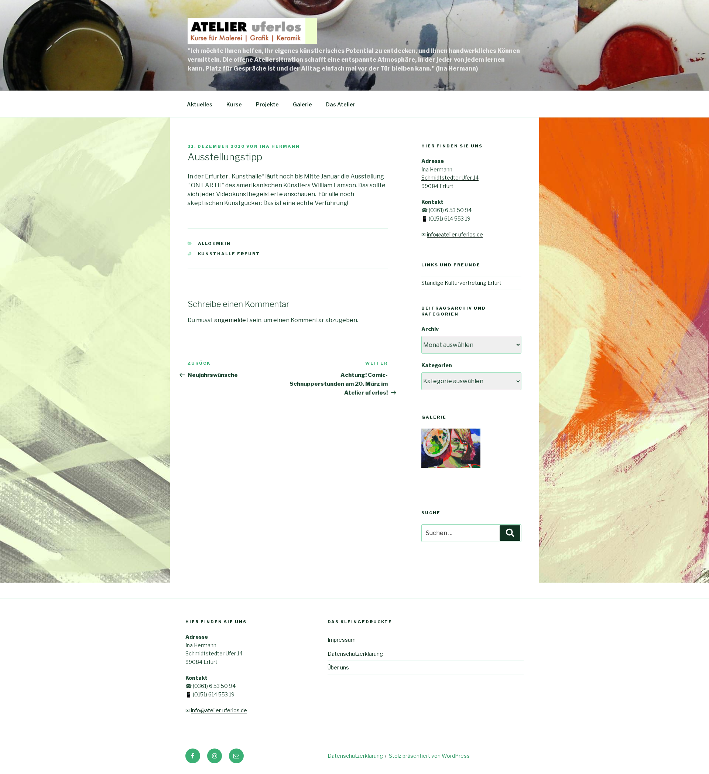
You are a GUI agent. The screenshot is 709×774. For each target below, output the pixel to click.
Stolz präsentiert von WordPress (429, 756)
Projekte (267, 104)
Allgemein (214, 243)
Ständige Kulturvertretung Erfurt (461, 283)
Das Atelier (340, 104)
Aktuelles (199, 104)
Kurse (234, 104)
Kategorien (436, 365)
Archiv (430, 329)
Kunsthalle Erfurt (229, 253)
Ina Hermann (280, 146)
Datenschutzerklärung (355, 654)
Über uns (338, 667)
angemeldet (231, 320)
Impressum (342, 640)
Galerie (302, 104)
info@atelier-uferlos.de (455, 234)
